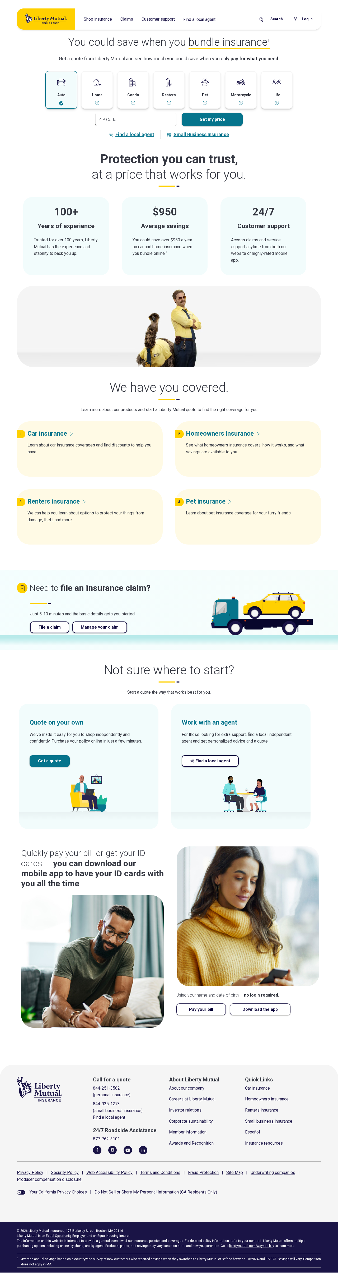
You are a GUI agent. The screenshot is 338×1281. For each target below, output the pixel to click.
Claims (126, 19)
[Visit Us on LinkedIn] (143, 1149)
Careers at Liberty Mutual (192, 1099)
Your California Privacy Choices (58, 1192)
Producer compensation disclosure (49, 1179)
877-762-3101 (106, 1138)
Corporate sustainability (191, 1121)
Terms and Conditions (160, 1172)
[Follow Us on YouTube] (128, 1149)
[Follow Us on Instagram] (112, 1149)
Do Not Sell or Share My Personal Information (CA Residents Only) (156, 1192)
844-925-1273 (106, 1103)
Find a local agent (199, 19)
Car (47, 433)
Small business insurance (268, 1121)
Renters (53, 501)
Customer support (158, 19)
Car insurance (257, 1088)
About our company (186, 1088)
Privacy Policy (30, 1172)
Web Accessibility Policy (109, 1172)
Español (252, 1132)
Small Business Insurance (201, 134)
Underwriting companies (273, 1172)
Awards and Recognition (191, 1143)
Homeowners (220, 433)
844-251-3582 (106, 1088)
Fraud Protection (203, 1172)
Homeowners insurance (267, 1099)
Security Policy (65, 1172)
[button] (61, 90)
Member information (187, 1132)
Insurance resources (264, 1143)
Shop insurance (98, 19)
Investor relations (185, 1110)
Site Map (234, 1172)
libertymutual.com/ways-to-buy (251, 1246)
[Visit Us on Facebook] (97, 1149)
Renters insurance (261, 1110)
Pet (206, 501)
